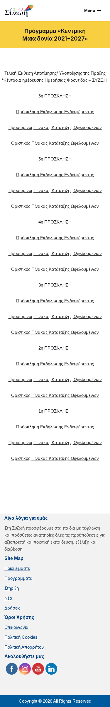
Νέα (8, 598)
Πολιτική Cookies (21, 637)
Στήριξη (11, 588)
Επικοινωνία (16, 627)
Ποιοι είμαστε (17, 568)
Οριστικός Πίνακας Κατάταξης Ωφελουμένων (55, 143)
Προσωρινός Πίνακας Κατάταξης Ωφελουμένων (55, 127)
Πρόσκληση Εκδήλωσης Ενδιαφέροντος (55, 111)
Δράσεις (12, 607)
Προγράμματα (18, 578)
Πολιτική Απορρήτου (24, 647)
